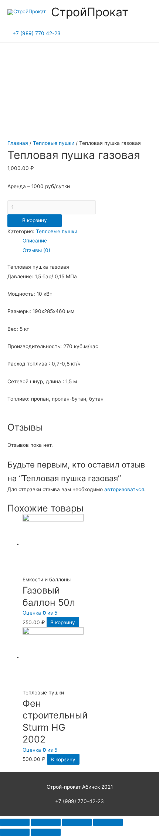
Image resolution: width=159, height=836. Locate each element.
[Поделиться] (46, 822)
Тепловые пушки (53, 143)
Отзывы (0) (36, 250)
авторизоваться (124, 489)
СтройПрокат (89, 12)
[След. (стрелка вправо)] (46, 832)
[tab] (87, 240)
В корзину (34, 220)
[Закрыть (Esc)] (15, 822)
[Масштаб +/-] (108, 822)
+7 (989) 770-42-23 (79, 801)
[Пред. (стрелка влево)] (15, 832)
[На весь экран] (77, 822)
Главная (17, 143)
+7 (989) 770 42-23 (37, 33)
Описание (35, 241)
